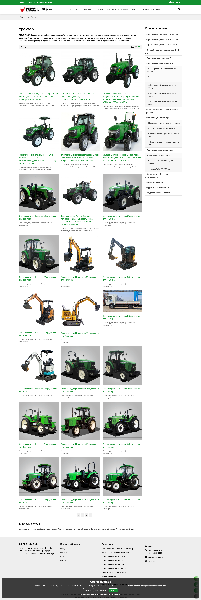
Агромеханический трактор (126, 529)
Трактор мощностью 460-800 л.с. (115, 568)
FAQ (140, 9)
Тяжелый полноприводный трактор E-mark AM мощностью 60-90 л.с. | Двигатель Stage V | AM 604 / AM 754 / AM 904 (80, 157)
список (136, 47)
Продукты (122, 9)
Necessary (86, 594)
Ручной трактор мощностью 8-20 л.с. (116, 552)
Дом (72, 9)
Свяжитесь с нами (151, 9)
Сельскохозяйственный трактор (103, 529)
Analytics (96, 594)
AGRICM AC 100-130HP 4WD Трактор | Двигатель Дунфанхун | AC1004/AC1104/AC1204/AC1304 (77, 96)
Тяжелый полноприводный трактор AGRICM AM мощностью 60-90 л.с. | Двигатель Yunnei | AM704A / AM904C (38, 96)
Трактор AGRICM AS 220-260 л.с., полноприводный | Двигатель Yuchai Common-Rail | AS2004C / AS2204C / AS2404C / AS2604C (77, 220)
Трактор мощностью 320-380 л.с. (115, 564)
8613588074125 (154, 561)
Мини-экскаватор (109, 576)
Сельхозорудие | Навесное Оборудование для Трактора (38, 217)
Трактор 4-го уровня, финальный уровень (74, 529)
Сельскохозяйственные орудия (114, 572)
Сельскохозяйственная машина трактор (117, 548)
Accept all (113, 590)
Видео (100, 9)
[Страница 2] (90, 515)
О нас (77, 9)
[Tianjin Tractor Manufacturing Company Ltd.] (36, 9)
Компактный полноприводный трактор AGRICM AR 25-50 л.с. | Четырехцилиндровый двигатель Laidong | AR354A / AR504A (38, 159)
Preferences (106, 594)
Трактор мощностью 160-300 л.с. (115, 560)
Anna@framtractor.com (156, 557)
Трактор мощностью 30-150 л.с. (114, 556)
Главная (23, 17)
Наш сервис (88, 9)
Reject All (87, 590)
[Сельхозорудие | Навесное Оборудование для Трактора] (39, 193)
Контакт (63, 560)
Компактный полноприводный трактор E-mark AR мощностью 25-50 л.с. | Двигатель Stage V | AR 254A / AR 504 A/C (122, 157)
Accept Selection (100, 590)
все (29, 17)
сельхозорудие (24, 529)
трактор (54, 529)
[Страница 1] (70, 515)
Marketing (117, 594)
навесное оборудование (41, 529)
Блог (62, 556)
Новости (110, 9)
